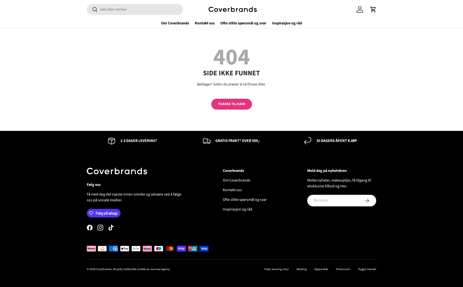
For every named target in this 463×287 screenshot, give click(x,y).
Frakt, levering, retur (276, 269)
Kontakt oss (205, 23)
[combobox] (135, 9)
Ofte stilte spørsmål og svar (243, 23)
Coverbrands (104, 269)
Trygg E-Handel (367, 269)
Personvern (343, 269)
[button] (373, 9)
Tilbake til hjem (231, 104)
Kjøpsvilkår (321, 269)
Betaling (302, 269)
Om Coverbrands (175, 23)
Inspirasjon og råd (287, 23)
